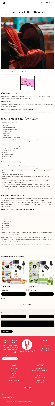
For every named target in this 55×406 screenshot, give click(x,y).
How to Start (14, 368)
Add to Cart (14, 294)
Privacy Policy (40, 380)
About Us (40, 375)
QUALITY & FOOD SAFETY (14, 380)
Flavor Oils (44, 348)
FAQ (14, 375)
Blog (14, 370)
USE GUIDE (13, 378)
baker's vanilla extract (14, 137)
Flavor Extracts (44, 346)
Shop (44, 343)
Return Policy (40, 378)
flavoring (11, 139)
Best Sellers (45, 351)
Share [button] (4, 298)
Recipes (14, 373)
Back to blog (28, 304)
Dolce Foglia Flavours (13, 401)
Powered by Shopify (25, 401)
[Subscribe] (16, 358)
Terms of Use (40, 382)
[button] (42, 2)
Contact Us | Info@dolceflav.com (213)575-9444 (40, 371)
